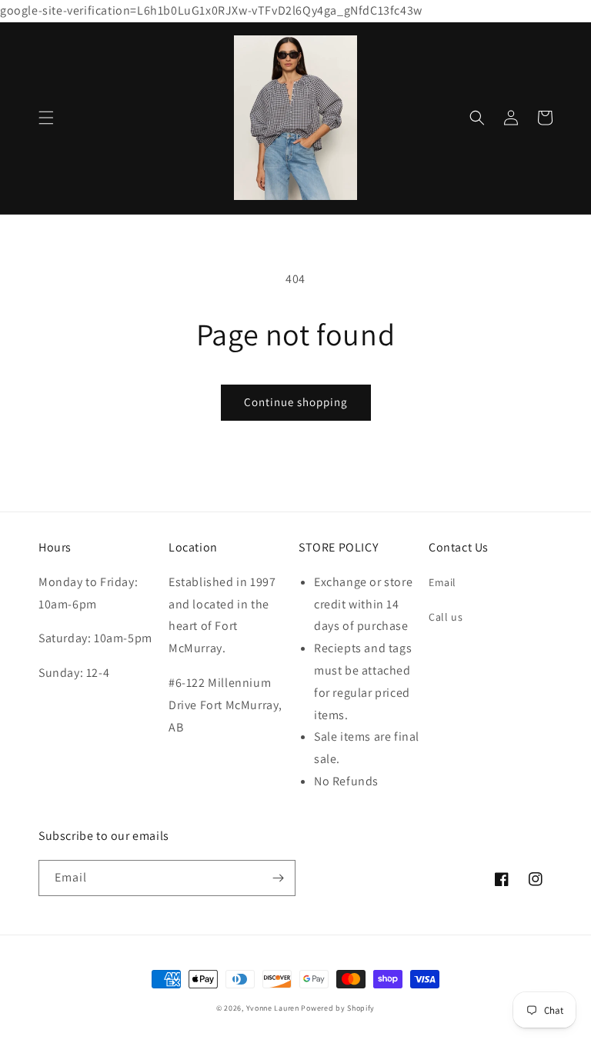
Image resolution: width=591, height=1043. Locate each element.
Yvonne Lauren (272, 1008)
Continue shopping (296, 402)
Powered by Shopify (338, 1008)
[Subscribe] (278, 878)
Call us (445, 617)
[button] (46, 118)
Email (442, 582)
